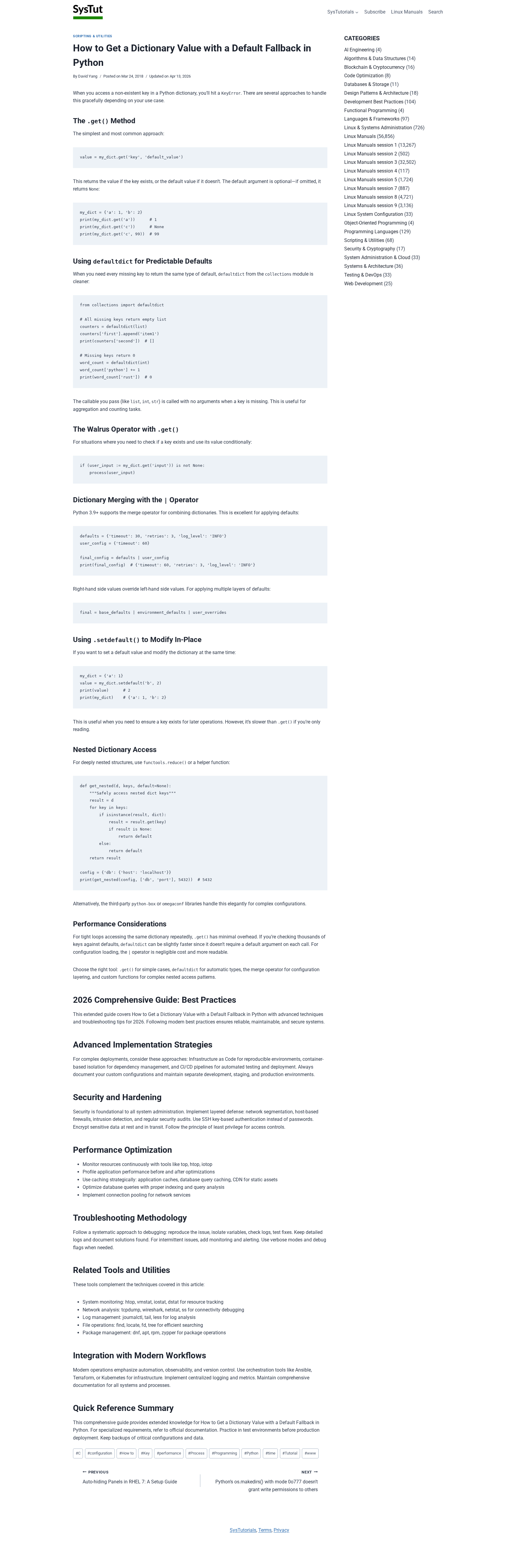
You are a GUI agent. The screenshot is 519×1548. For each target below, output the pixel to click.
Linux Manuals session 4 (370, 171)
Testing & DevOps (363, 275)
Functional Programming (370, 110)
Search (435, 12)
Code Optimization (364, 75)
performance (169, 1453)
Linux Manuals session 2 (370, 154)
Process (196, 1453)
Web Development (363, 283)
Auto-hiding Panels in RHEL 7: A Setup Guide (130, 1477)
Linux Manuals (407, 12)
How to (126, 1453)
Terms (265, 1530)
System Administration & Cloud (377, 257)
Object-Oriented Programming (375, 223)
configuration (99, 1453)
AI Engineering (359, 50)
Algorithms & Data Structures (375, 58)
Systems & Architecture (368, 266)
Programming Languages (371, 231)
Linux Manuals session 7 (370, 188)
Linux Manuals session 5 (370, 179)
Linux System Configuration (373, 214)
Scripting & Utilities (92, 36)
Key (145, 1453)
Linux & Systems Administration (378, 127)
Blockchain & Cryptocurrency (374, 67)
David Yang (87, 76)
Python (251, 1453)
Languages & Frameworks (371, 119)
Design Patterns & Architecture (376, 93)
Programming (224, 1453)
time (270, 1453)
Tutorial (289, 1453)
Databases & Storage (366, 84)
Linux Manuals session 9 (370, 205)
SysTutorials (243, 1530)
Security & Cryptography (369, 249)
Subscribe (374, 12)
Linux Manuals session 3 (370, 162)
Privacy (281, 1530)
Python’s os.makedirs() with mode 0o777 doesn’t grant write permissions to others (266, 1481)
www (310, 1453)
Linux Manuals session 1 (370, 145)
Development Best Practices (373, 102)
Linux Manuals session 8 (370, 197)
